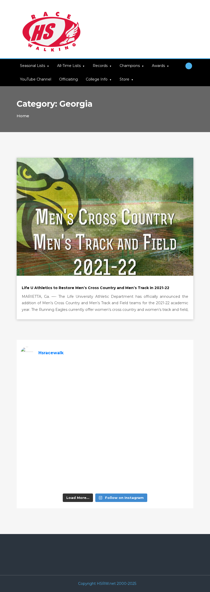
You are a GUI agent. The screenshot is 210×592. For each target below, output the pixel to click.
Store (124, 79)
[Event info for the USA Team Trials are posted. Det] (40, 427)
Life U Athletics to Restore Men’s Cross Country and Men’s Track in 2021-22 (95, 287)
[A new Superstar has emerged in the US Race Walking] (126, 427)
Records (100, 65)
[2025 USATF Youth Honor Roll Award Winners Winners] (84, 478)
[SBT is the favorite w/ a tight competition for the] (84, 402)
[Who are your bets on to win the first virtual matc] (169, 452)
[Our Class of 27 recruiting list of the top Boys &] (40, 377)
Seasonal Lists (32, 65)
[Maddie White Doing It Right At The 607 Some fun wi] (126, 452)
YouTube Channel (35, 79)
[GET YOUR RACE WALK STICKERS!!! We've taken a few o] (126, 402)
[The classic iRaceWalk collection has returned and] (40, 402)
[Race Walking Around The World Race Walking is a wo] (126, 377)
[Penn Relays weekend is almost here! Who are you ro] (169, 377)
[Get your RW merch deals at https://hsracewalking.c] (169, 478)
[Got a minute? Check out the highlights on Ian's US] (40, 478)
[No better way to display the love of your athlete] (84, 377)
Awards (158, 65)
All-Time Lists (69, 65)
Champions (130, 65)
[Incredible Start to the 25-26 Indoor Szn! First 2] (126, 478)
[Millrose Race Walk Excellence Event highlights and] (84, 427)
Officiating (68, 79)
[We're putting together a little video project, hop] (84, 452)
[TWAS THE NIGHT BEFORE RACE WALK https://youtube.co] (40, 452)
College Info (97, 79)
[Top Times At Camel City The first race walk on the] (169, 402)
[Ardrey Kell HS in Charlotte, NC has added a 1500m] (169, 427)
